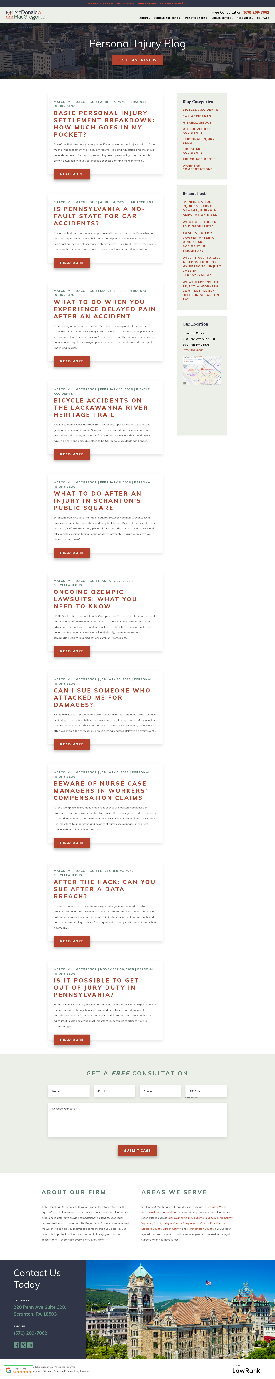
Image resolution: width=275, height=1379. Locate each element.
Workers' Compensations (198, 167)
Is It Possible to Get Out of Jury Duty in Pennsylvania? (96, 987)
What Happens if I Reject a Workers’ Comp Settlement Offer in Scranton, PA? (201, 290)
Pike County (217, 1223)
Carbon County (172, 1228)
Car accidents (142, 202)
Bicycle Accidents (201, 109)
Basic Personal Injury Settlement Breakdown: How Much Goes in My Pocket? (104, 123)
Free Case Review (137, 60)
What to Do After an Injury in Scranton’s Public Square (98, 500)
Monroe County (223, 1217)
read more (72, 174)
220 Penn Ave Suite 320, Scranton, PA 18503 (40, 1310)
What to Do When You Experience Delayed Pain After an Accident (105, 309)
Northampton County (200, 1228)
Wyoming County (152, 1223)
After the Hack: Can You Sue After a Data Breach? (105, 889)
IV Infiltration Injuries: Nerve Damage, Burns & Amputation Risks (200, 208)
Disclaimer (35, 1371)
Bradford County (151, 1228)
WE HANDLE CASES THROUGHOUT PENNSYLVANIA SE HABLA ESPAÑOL (137, 3)
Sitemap (47, 1371)
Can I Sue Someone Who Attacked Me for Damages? (102, 697)
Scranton (212, 1207)
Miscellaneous (68, 585)
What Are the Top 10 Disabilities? (201, 224)
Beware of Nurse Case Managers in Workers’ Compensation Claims (101, 790)
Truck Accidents (199, 159)
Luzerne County (203, 1217)
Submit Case (137, 1150)
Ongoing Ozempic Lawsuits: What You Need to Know (96, 599)
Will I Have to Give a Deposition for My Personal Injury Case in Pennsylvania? (202, 266)
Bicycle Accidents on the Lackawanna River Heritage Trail (101, 407)
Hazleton (154, 1212)
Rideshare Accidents (193, 150)
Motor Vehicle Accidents (197, 130)
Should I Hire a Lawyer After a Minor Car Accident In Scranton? (198, 242)
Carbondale (169, 1212)
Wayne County (173, 1223)
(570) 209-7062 (255, 12)
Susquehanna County (196, 1223)
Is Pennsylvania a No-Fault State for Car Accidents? (100, 216)
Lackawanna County (180, 1217)
